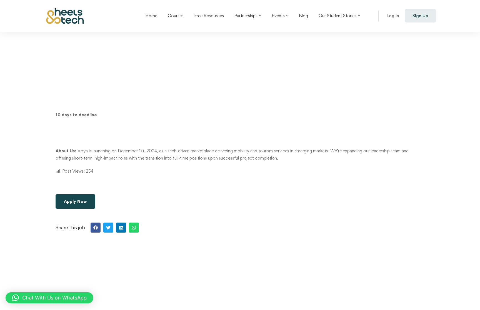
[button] (96, 228)
